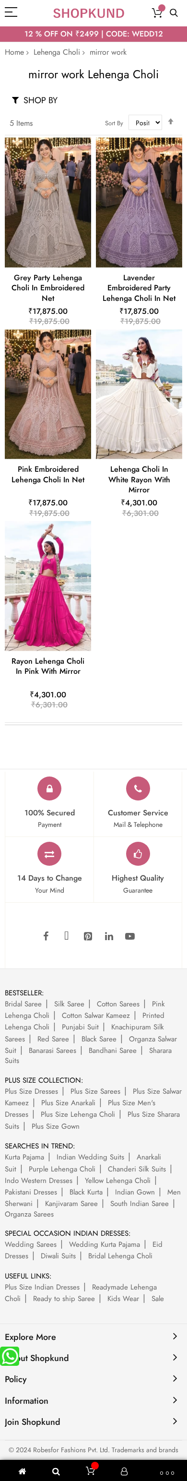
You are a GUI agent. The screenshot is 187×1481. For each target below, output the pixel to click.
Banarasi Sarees (52, 1050)
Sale (158, 1298)
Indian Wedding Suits (90, 1157)
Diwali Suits (58, 1256)
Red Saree (53, 1039)
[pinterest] (88, 937)
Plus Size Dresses (31, 1091)
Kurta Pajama (24, 1157)
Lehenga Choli (57, 52)
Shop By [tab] (40, 100)
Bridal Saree (23, 1004)
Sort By (114, 123)
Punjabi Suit (80, 1027)
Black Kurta (86, 1192)
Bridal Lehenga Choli (120, 1256)
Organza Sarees (29, 1214)
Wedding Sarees (31, 1244)
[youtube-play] (130, 937)
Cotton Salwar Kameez (96, 1015)
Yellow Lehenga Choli (118, 1180)
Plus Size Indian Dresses (42, 1287)
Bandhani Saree (113, 1050)
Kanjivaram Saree (71, 1203)
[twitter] (66, 937)
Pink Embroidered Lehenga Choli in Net (48, 474)
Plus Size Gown (56, 1126)
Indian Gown (135, 1192)
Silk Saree (69, 1004)
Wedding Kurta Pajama (104, 1244)
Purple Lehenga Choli (62, 1169)
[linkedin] (109, 937)
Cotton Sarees (118, 1004)
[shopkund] (89, 13)
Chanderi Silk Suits (137, 1169)
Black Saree (99, 1039)
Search (173, 13)
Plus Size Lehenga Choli (78, 1114)
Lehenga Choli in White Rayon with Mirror (139, 479)
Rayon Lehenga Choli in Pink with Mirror (48, 666)
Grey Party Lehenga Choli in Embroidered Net (48, 288)
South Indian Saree (139, 1203)
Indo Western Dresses (38, 1180)
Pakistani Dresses (31, 1192)
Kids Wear (123, 1298)
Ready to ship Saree (64, 1298)
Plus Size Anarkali (68, 1103)
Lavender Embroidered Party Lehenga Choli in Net (139, 288)
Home (14, 52)
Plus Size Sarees (95, 1091)
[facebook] (45, 937)
